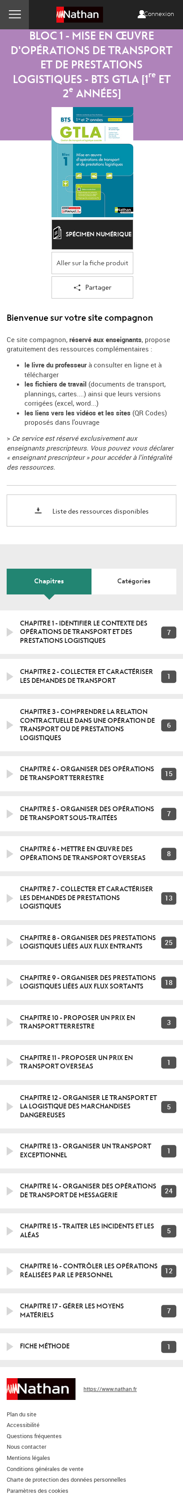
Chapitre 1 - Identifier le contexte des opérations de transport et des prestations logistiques (83, 632)
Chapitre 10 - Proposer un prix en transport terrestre (77, 1022)
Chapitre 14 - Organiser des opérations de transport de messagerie (88, 1190)
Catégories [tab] (134, 581)
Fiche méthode (45, 1346)
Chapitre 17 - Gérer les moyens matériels (72, 1310)
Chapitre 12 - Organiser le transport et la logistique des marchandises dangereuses (88, 1106)
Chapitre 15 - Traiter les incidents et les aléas (87, 1230)
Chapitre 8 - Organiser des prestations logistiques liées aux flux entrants (88, 942)
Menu (14, 14)
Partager (98, 287)
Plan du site (21, 1414)
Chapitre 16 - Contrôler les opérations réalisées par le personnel (89, 1270)
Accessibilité (23, 1425)
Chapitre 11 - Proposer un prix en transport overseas (76, 1062)
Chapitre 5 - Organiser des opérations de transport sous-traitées (87, 813)
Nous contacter (26, 1447)
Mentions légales (28, 1458)
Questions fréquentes (34, 1436)
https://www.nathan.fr (110, 1388)
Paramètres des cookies (37, 1491)
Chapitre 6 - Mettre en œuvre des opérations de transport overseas (83, 853)
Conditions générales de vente (45, 1469)
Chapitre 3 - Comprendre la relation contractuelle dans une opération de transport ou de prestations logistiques (87, 725)
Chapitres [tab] (49, 581)
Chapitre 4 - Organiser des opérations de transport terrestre (87, 773)
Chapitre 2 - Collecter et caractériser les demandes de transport (86, 676)
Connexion (159, 14)
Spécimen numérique (98, 234)
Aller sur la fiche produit (92, 263)
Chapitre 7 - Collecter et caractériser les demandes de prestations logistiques (86, 897)
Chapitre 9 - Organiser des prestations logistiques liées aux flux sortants (88, 982)
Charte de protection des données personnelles (66, 1479)
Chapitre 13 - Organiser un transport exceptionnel (85, 1150)
